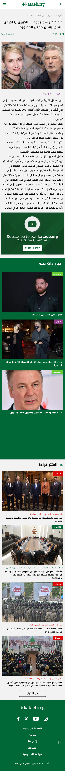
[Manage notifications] (58, 742)
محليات (58, 473)
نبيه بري (47, 514)
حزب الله (59, 625)
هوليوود (59, 93)
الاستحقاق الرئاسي (14, 567)
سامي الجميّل (57, 678)
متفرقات (57, 274)
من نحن (32, 735)
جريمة (45, 93)
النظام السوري (48, 625)
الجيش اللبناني (34, 625)
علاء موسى (58, 514)
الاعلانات (32, 748)
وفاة (52, 93)
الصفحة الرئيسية (32, 728)
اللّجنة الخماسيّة (36, 514)
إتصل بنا (32, 741)
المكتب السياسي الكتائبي (52, 567)
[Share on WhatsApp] (59, 34)
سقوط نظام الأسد (31, 567)
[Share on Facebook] (53, 34)
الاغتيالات (28, 678)
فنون (58, 321)
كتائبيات (57, 527)
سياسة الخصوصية (32, 754)
